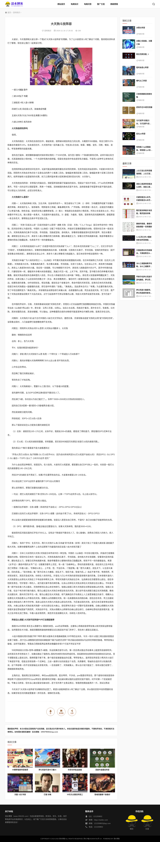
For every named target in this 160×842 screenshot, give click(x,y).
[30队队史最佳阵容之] (75, 782)
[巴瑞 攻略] (47, 782)
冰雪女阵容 (140, 28)
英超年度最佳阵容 (102, 770)
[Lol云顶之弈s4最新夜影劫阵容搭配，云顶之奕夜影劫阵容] (128, 240)
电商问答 (88, 4)
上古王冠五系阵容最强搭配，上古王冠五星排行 (144, 174)
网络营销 (114, 4)
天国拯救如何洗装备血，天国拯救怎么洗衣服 (144, 253)
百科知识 (16, 13)
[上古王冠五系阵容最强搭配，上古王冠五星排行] (128, 173)
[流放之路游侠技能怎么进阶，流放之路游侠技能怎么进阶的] (128, 187)
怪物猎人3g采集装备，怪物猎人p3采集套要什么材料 (144, 150)
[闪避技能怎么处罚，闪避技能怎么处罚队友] (128, 200)
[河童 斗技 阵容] (20, 782)
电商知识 (74, 4)
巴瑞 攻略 (47, 794)
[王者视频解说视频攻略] (128, 97)
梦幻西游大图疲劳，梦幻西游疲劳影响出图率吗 (144, 293)
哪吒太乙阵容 (141, 81)
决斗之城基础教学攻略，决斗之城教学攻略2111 (144, 266)
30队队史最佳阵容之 (75, 794)
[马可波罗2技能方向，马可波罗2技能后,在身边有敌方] (128, 123)
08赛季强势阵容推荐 (20, 770)
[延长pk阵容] (128, 137)
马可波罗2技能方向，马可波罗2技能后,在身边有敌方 (143, 123)
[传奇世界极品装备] (75, 758)
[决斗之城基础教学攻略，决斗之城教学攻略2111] (128, 266)
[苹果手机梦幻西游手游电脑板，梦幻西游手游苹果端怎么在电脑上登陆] (128, 280)
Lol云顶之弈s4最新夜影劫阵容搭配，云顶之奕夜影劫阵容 (144, 240)
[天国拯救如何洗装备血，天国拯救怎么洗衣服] (128, 253)
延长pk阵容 (140, 134)
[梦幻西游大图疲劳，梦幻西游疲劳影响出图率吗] (128, 293)
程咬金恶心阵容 (142, 67)
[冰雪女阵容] (128, 31)
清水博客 (14, 4)
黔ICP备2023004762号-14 (93, 839)
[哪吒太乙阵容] (128, 84)
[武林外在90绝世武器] (128, 110)
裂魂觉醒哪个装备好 (102, 794)
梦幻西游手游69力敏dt (47, 770)
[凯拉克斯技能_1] (128, 57)
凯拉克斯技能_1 (142, 54)
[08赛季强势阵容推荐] (20, 758)
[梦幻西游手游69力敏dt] (47, 758)
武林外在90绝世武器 (144, 107)
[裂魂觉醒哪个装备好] (102, 782)
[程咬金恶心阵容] (128, 70)
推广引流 (101, 4)
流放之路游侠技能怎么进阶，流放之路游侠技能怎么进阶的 (144, 187)
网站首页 (61, 4)
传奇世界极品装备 (75, 770)
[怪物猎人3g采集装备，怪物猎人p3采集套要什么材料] (128, 150)
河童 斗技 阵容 (20, 794)
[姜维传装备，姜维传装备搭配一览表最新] (128, 226)
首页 (9, 13)
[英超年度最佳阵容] (102, 758)
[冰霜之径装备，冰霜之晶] (128, 44)
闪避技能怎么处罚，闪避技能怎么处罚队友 (144, 200)
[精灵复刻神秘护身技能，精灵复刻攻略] (128, 213)
